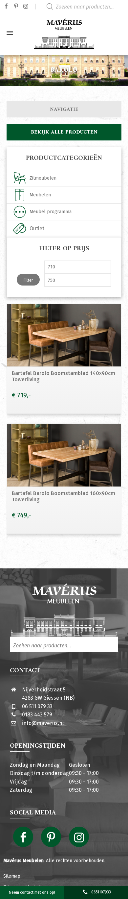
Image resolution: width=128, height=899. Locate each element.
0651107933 (101, 892)
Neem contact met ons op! (32, 892)
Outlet (37, 228)
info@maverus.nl (43, 723)
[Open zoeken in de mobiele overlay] (85, 6)
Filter (28, 280)
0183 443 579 (37, 715)
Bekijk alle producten (64, 132)
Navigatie (64, 109)
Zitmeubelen (43, 178)
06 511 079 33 (37, 706)
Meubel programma (51, 211)
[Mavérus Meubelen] (64, 32)
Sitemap (11, 876)
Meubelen (40, 195)
